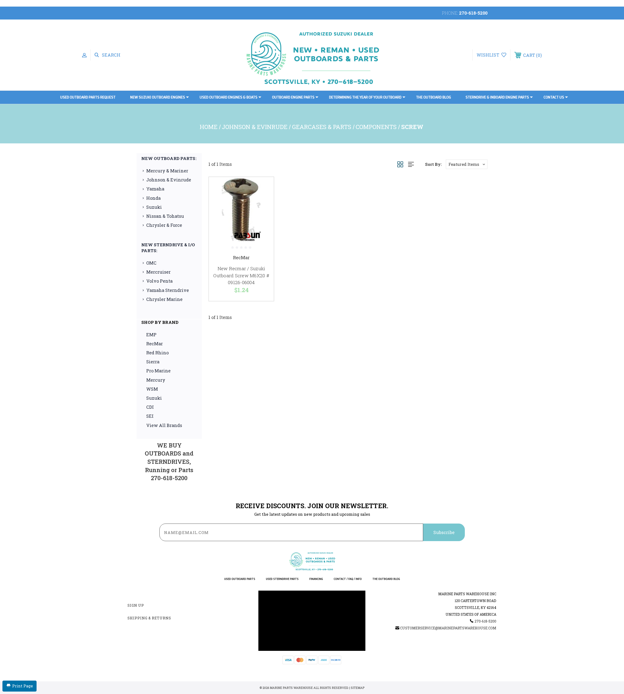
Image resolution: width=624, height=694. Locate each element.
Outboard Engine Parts (293, 97)
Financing (316, 579)
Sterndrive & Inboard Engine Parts (497, 97)
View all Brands (164, 425)
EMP (151, 334)
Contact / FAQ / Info (348, 579)
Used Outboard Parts (239, 579)
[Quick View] (264, 187)
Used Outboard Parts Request (88, 97)
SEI (150, 416)
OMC (151, 263)
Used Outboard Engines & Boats (228, 97)
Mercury (155, 380)
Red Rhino (157, 353)
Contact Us (554, 97)
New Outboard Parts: (168, 158)
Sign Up (135, 605)
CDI (150, 407)
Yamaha (155, 189)
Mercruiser (158, 272)
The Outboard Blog (433, 97)
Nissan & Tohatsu (165, 216)
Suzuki (154, 207)
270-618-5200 (473, 13)
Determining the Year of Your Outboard (365, 97)
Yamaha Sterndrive (167, 290)
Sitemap (357, 688)
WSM (152, 389)
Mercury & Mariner (167, 171)
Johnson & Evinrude (168, 180)
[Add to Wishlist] (264, 199)
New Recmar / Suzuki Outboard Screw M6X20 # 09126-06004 (241, 275)
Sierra (152, 362)
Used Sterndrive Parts (282, 579)
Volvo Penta (159, 281)
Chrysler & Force (164, 225)
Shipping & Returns (149, 618)
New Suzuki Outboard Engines (157, 97)
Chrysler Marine (164, 299)
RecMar (154, 344)
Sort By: (433, 164)
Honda (153, 198)
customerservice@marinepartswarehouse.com (448, 628)
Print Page (22, 685)
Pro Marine (158, 371)
